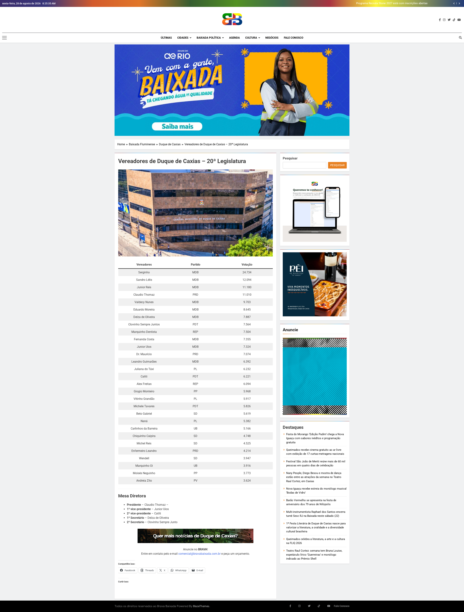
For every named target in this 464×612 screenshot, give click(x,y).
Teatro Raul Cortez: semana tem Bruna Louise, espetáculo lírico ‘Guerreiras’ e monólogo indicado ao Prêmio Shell (314, 554)
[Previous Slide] (453, 3)
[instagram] (444, 20)
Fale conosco (293, 37)
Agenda (234, 37)
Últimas (166, 37)
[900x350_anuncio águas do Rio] (232, 90)
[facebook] (440, 20)
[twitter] (449, 20)
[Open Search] (460, 37)
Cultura (251, 37)
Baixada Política (209, 37)
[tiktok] (454, 20)
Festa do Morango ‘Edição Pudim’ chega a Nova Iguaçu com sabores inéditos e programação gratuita (315, 438)
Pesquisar (290, 158)
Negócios (271, 37)
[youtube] (459, 20)
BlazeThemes (201, 606)
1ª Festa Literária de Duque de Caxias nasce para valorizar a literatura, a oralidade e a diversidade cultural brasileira (316, 527)
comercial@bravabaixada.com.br (199, 553)
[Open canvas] (4, 38)
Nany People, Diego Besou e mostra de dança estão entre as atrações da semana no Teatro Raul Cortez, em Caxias (313, 477)
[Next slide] (459, 3)
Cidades (182, 37)
